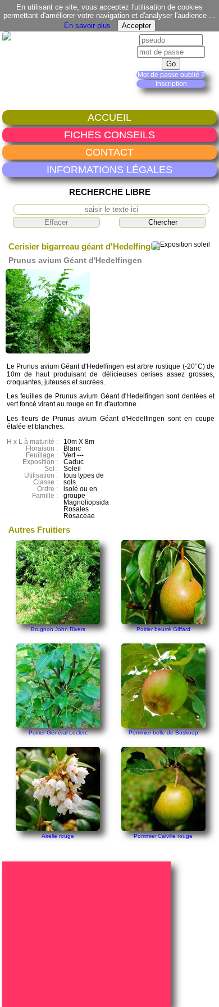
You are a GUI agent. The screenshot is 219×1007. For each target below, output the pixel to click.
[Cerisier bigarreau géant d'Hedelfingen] (48, 351)
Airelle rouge (58, 836)
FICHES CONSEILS (109, 134)
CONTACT (109, 152)
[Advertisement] (88, 933)
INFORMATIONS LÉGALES (109, 169)
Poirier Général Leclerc (58, 732)
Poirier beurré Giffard (163, 629)
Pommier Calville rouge (163, 836)
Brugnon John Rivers (58, 629)
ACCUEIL (109, 117)
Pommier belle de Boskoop (163, 732)
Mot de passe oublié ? (171, 74)
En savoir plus (87, 25)
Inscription (171, 83)
